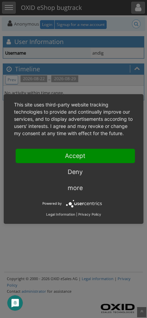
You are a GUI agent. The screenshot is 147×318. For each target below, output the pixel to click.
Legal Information (60, 214)
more (75, 187)
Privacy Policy (89, 214)
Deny (75, 171)
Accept (75, 155)
